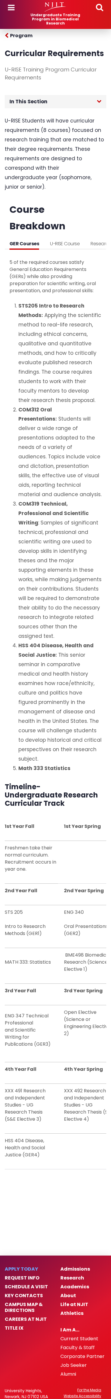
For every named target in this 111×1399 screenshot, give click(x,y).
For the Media (89, 1390)
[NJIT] (55, 7)
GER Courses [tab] (24, 243)
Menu (11, 7)
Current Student (79, 1339)
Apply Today (21, 1269)
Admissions (75, 1269)
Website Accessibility (82, 1396)
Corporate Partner (82, 1356)
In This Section (28, 101)
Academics (74, 1287)
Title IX (14, 1328)
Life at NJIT (74, 1305)
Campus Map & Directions (24, 1307)
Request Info (22, 1278)
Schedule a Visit (26, 1287)
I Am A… (69, 1330)
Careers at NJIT (26, 1319)
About (68, 1296)
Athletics (71, 1313)
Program (21, 35)
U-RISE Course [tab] (65, 243)
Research (72, 1278)
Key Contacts (24, 1296)
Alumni (68, 1374)
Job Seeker (73, 1365)
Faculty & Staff (77, 1348)
